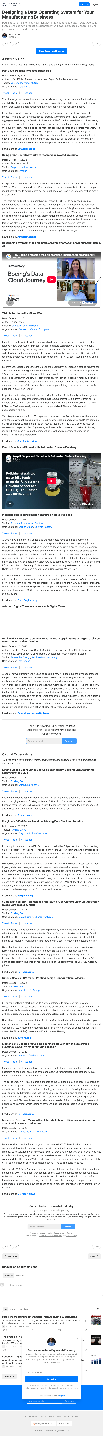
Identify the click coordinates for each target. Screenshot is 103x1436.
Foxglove (23, 833)
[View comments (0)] (11, 43)
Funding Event (18, 781)
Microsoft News (26, 1193)
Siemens (23, 1055)
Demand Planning (20, 83)
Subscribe (84, 4)
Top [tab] (5, 1309)
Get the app (64, 1423)
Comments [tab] (8, 1275)
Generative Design (20, 657)
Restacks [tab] (20, 1275)
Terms (58, 1416)
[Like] (5, 43)
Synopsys (44, 329)
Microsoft (42, 1131)
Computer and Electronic (25, 325)
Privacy (51, 1416)
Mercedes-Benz (27, 1131)
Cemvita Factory (43, 527)
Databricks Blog (26, 148)
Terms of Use (64, 1385)
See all (7, 1376)
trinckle (22, 990)
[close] (77, 1338)
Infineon (33, 329)
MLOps (34, 83)
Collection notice (70, 1416)
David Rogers (14, 34)
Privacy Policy (71, 1388)
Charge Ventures (44, 917)
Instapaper (26, 93)
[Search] (98, 1309)
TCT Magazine (25, 972)
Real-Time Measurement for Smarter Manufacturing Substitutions (39, 1317)
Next (92, 1256)
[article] (51, 1323)
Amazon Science (26, 236)
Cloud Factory (25, 917)
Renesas (23, 329)
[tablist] (13, 1275)
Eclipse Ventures (38, 833)
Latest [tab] (12, 1309)
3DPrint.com (24, 1037)
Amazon (22, 171)
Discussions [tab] (23, 1309)
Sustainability (17, 523)
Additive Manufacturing (44, 657)
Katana (22, 785)
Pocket (14, 93)
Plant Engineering (27, 600)
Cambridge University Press (33, 713)
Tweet (5, 93)
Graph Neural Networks (23, 167)
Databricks (24, 86)
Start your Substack (44, 1423)
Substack (38, 1430)
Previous (12, 1256)
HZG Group (33, 990)
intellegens (24, 661)
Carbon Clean (25, 527)
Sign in (95, 4)
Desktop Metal (37, 1055)
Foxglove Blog (25, 895)
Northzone (33, 785)
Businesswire (25, 815)
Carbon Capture (34, 523)
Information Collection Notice (50, 1388)
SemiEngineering (27, 441)
